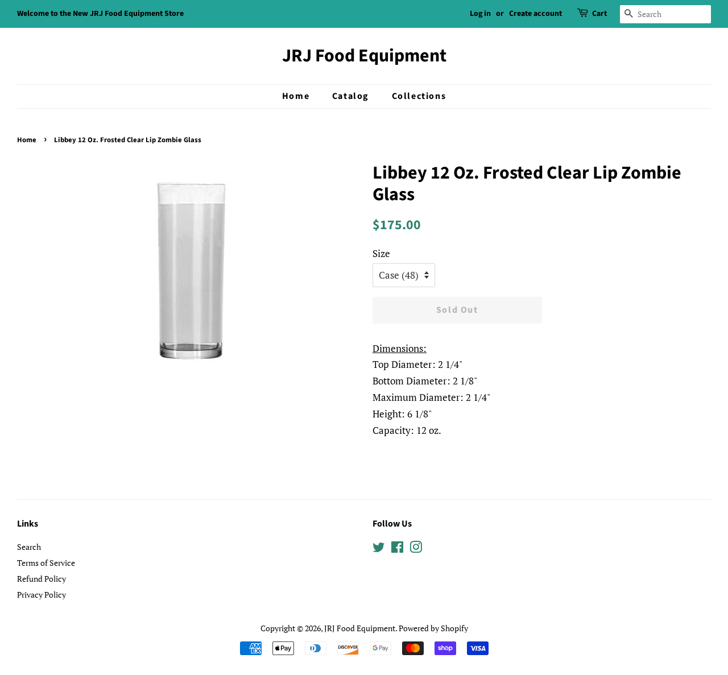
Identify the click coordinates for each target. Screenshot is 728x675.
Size (381, 253)
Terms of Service (46, 562)
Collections (419, 96)
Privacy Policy (41, 594)
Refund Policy (41, 578)
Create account (535, 13)
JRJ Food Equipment (364, 56)
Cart (599, 13)
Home (295, 96)
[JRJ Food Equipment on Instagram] (416, 549)
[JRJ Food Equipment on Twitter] (379, 549)
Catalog (350, 96)
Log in (480, 13)
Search (29, 546)
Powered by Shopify (433, 628)
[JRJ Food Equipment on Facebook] (397, 549)
